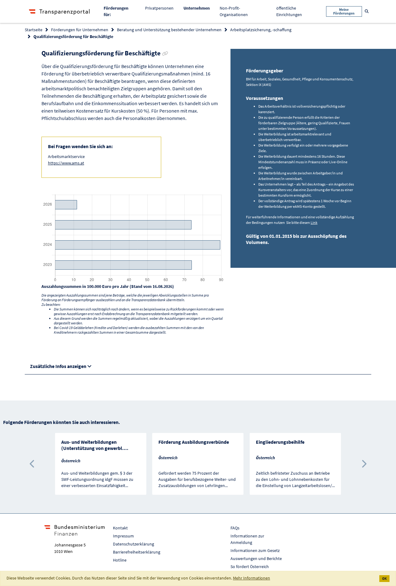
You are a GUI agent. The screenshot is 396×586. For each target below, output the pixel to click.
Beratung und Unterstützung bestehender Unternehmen (169, 29)
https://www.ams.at (66, 163)
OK (384, 578)
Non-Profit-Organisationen (234, 11)
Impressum (123, 536)
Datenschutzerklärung (133, 544)
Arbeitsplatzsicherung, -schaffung (260, 29)
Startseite (33, 29)
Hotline (120, 560)
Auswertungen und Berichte (256, 558)
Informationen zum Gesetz (255, 550)
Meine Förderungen (344, 11)
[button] (32, 464)
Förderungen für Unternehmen (79, 29)
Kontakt (120, 528)
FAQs (234, 528)
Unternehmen (199, 8)
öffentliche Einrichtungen (289, 11)
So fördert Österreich (249, 566)
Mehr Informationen (251, 578)
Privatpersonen (159, 8)
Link (314, 222)
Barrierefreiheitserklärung (136, 552)
